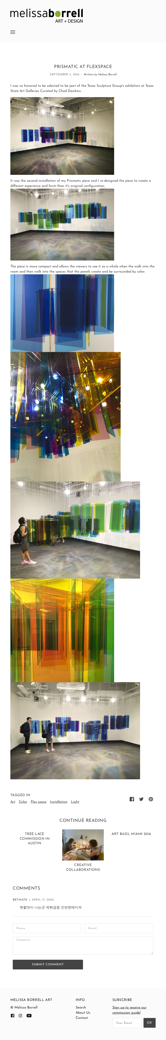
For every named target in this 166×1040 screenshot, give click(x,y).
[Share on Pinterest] (151, 799)
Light (75, 802)
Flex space (38, 802)
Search (81, 1007)
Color (23, 802)
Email (93, 927)
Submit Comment (48, 964)
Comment (24, 941)
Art (12, 802)
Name (21, 927)
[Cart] (155, 29)
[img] (12, 1015)
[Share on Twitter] (141, 799)
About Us (83, 1013)
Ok (149, 1022)
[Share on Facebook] (132, 799)
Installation (58, 802)
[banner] (46, 15)
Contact (82, 1018)
